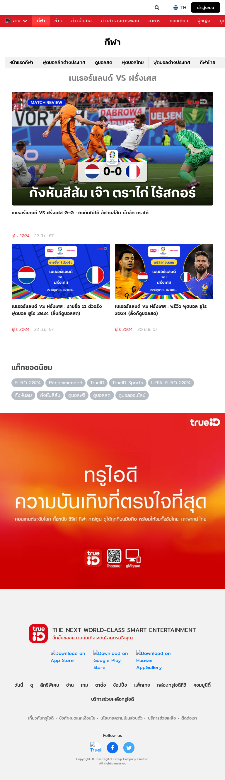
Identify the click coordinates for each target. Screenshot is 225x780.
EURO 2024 (28, 382)
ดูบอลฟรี (76, 395)
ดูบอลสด (103, 62)
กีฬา (41, 20)
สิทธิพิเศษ (49, 685)
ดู (31, 685)
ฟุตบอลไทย (133, 62)
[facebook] (112, 748)
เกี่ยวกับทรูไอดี (41, 718)
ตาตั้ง (100, 685)
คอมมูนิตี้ (202, 685)
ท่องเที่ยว (179, 20)
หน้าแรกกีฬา (21, 62)
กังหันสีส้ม (50, 395)
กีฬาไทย (207, 62)
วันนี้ (19, 685)
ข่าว (58, 20)
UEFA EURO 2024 (171, 382)
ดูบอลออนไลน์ (132, 395)
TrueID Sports (127, 382)
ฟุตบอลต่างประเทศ (172, 62)
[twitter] (129, 748)
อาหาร (154, 20)
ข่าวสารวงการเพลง (120, 20)
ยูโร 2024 (21, 236)
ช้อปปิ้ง (120, 685)
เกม (84, 685)
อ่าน (17, 20)
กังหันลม (23, 395)
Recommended (65, 382)
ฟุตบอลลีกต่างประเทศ (64, 62)
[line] (96, 748)
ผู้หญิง (203, 20)
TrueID (16, 7)
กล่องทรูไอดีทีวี (171, 685)
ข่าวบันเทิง (81, 20)
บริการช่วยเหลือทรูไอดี (112, 699)
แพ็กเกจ (142, 685)
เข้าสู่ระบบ (205, 7)
